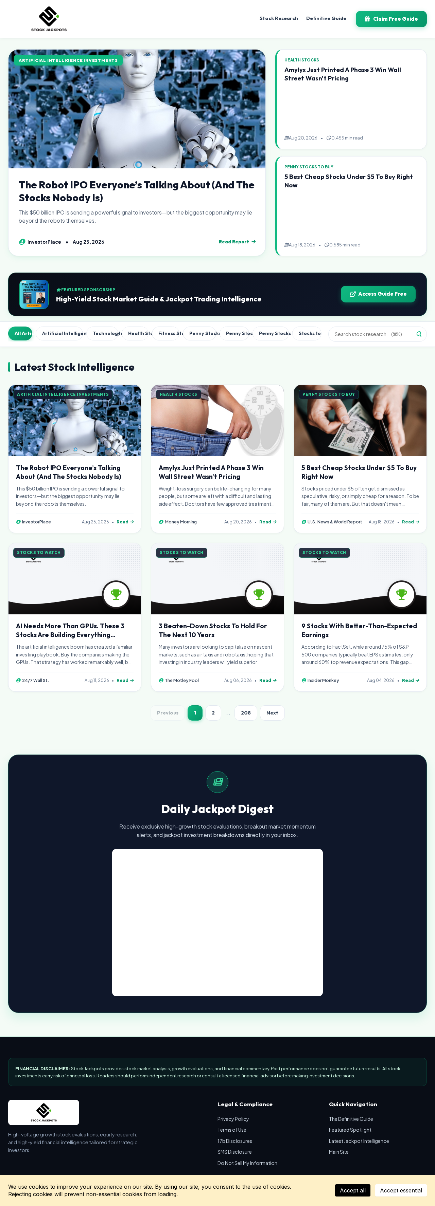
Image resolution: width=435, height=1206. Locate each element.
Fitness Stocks (168, 333)
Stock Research (279, 18)
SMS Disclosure (235, 1152)
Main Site (339, 1152)
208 (246, 713)
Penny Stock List (237, 333)
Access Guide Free (382, 294)
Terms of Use (232, 1130)
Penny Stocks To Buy (202, 333)
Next (272, 713)
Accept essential (401, 1190)
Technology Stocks (105, 333)
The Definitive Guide (351, 1119)
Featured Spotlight (350, 1130)
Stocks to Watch (310, 333)
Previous (167, 713)
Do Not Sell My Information (247, 1163)
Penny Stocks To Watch (274, 333)
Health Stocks (138, 333)
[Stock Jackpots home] (49, 19)
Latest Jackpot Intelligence (359, 1141)
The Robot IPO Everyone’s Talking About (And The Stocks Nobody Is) (137, 191)
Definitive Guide (326, 18)
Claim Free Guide (395, 19)
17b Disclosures (235, 1141)
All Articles (23, 333)
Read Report (234, 242)
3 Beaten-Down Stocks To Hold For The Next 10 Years (213, 630)
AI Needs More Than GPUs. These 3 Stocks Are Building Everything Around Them (70, 635)
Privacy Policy (233, 1119)
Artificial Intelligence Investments (62, 333)
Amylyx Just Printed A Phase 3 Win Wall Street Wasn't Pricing (342, 74)
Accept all (353, 1190)
